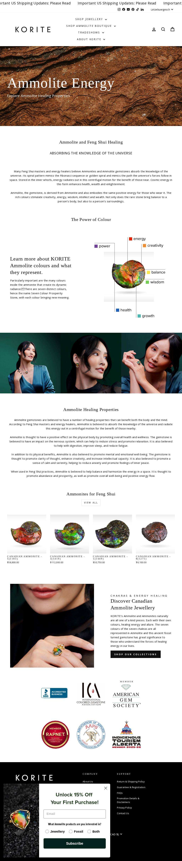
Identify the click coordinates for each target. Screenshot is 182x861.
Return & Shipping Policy (130, 781)
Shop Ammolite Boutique (89, 26)
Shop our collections (135, 654)
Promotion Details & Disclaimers (128, 800)
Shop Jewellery (89, 19)
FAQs (120, 792)
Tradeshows (89, 32)
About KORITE (89, 39)
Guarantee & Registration (131, 787)
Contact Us (123, 813)
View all (91, 502)
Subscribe (74, 843)
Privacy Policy (124, 807)
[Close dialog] (106, 788)
